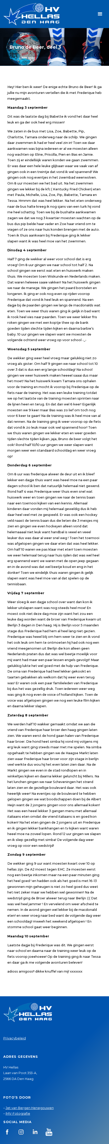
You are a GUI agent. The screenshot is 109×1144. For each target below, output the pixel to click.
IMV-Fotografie (18, 1113)
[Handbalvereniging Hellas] (31, 14)
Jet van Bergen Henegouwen (30, 1108)
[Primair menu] (100, 14)
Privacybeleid (14, 1038)
